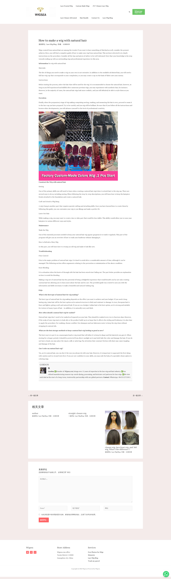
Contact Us (95, 18)
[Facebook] (27, 552)
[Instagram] (31, 552)
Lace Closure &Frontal (68, 18)
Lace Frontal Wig (66, 6)
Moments (91, 555)
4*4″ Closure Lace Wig (100, 6)
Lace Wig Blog (108, 18)
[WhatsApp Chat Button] (166, 574)
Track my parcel (94, 561)
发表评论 (42, 44)
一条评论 (71, 416)
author (35, 413)
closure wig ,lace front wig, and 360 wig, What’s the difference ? (121, 448)
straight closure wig (77, 413)
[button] (129, 12)
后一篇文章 (138, 395)
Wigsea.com (69, 371)
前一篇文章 (33, 395)
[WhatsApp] (35, 552)
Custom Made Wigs (82, 6)
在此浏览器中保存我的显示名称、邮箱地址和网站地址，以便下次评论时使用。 (69, 514)
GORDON (44, 364)
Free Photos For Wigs (95, 552)
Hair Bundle (84, 18)
